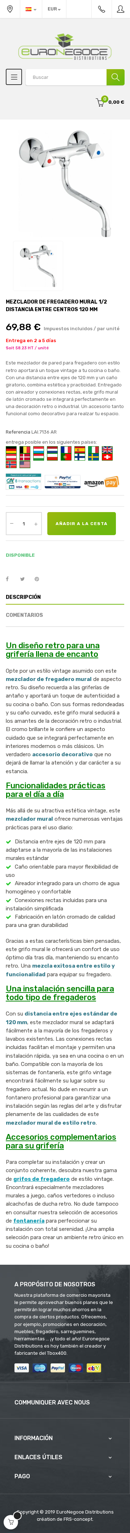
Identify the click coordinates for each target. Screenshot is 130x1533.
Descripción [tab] (23, 597)
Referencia (18, 432)
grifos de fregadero (41, 1179)
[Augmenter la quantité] (35, 523)
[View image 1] (38, 266)
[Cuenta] (121, 9)
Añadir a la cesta (82, 523)
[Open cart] (11, 1522)
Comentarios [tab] (24, 615)
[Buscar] (116, 77)
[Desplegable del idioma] (31, 9)
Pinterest (40, 579)
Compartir (11, 579)
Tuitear (25, 579)
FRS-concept (78, 1519)
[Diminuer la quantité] (11, 522)
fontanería (28, 1221)
